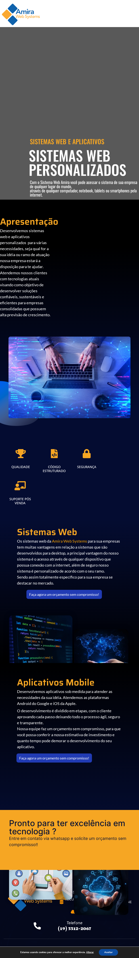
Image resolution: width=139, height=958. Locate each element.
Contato (112, 17)
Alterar (90, 952)
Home (54, 12)
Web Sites (70, 17)
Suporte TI (92, 17)
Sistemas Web (76, 12)
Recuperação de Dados (111, 12)
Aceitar (108, 952)
